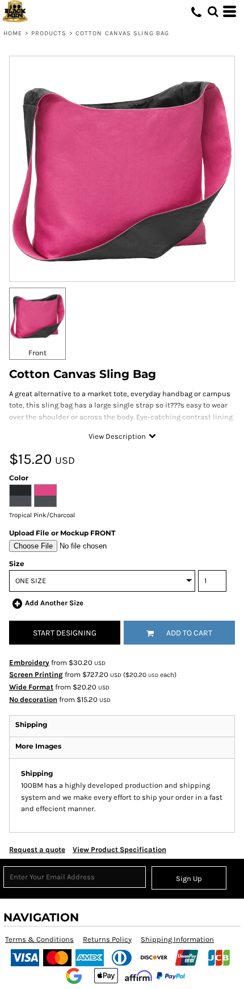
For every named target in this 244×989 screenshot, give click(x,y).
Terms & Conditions (39, 939)
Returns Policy (107, 939)
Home (12, 33)
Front (37, 352)
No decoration (33, 699)
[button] (212, 11)
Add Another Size (54, 603)
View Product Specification (119, 849)
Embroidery (29, 662)
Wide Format (31, 687)
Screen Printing (36, 674)
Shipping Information (177, 939)
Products (49, 33)
